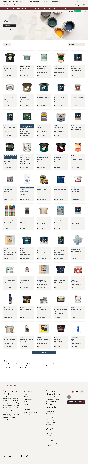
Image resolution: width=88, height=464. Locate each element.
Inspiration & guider (80, 1)
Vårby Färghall (7, 1)
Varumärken (72, 1)
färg (24, 367)
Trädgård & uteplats (47, 8)
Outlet (64, 8)
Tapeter (9, 8)
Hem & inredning (58, 8)
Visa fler (44, 352)
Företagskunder (64, 1)
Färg (4, 8)
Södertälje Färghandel (18, 1)
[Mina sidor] (79, 4)
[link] (10, 64)
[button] (75, 5)
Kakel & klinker (19, 8)
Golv (13, 8)
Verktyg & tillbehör (29, 8)
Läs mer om (8, 25)
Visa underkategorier (10, 30)
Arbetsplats (38, 8)
